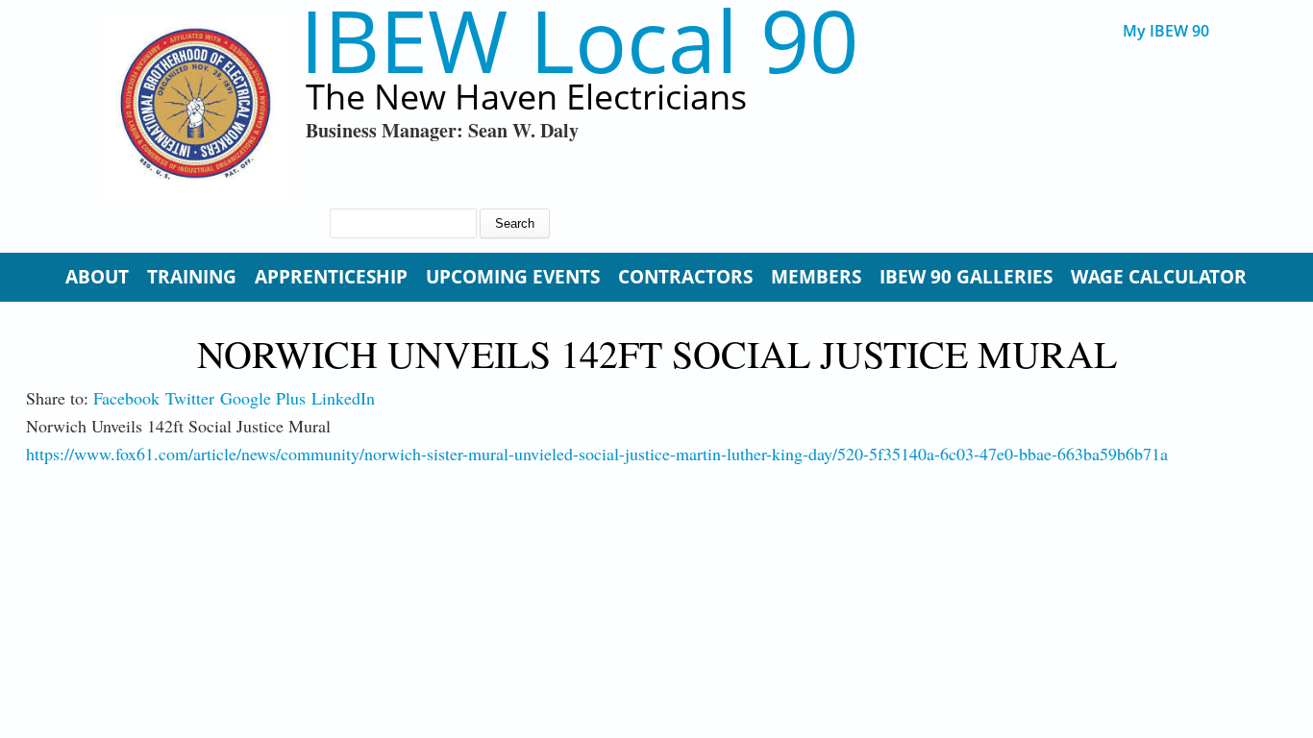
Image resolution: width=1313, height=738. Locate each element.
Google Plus (263, 397)
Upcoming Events (513, 276)
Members (816, 276)
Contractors (685, 276)
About (97, 276)
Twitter (189, 397)
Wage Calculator (1159, 276)
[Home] (197, 106)
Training (191, 276)
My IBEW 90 (1166, 31)
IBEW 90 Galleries (966, 276)
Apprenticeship (331, 276)
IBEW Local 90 (579, 40)
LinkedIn (343, 397)
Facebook (126, 397)
